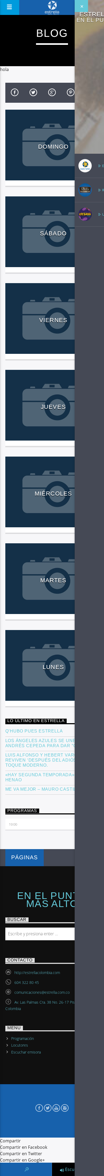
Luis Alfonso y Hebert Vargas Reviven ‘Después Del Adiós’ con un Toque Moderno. (51, 760)
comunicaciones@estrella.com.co (42, 992)
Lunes (53, 667)
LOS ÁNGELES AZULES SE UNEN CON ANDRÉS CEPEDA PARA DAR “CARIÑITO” (51, 743)
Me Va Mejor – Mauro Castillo (43, 789)
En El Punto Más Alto (52, 900)
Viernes (53, 320)
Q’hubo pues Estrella (34, 731)
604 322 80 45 (26, 982)
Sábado (53, 233)
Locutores (19, 1045)
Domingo (53, 146)
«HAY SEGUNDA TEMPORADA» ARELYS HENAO (49, 777)
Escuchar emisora (26, 1052)
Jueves (53, 406)
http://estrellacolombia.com (37, 972)
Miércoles (53, 493)
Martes (53, 580)
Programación (22, 1038)
